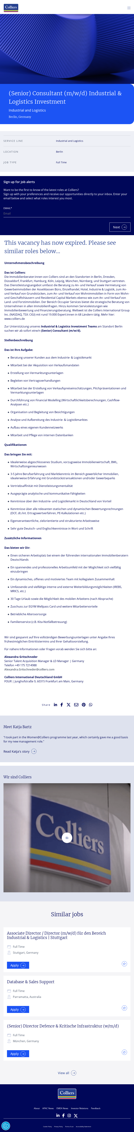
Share (46, 704)
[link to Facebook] (63, 1116)
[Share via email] (76, 705)
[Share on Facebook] (62, 705)
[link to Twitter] (76, 1116)
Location (10, 151)
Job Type (10, 162)
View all (63, 1073)
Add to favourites (123, 963)
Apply (14, 965)
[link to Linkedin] (57, 1116)
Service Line (13, 140)
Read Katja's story (16, 751)
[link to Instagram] (69, 1116)
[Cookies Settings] (5, 1126)
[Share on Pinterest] (83, 705)
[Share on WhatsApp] (90, 705)
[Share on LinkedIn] (55, 705)
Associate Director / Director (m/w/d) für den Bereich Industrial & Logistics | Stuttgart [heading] (56, 935)
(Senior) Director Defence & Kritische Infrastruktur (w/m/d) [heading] (63, 1026)
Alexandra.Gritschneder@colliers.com (29, 669)
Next (116, 227)
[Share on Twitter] (68, 705)
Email (7, 208)
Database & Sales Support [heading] (30, 981)
